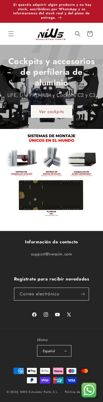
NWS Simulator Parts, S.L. (39, 392)
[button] (11, 34)
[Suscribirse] (83, 294)
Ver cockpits (51, 112)
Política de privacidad (80, 392)
